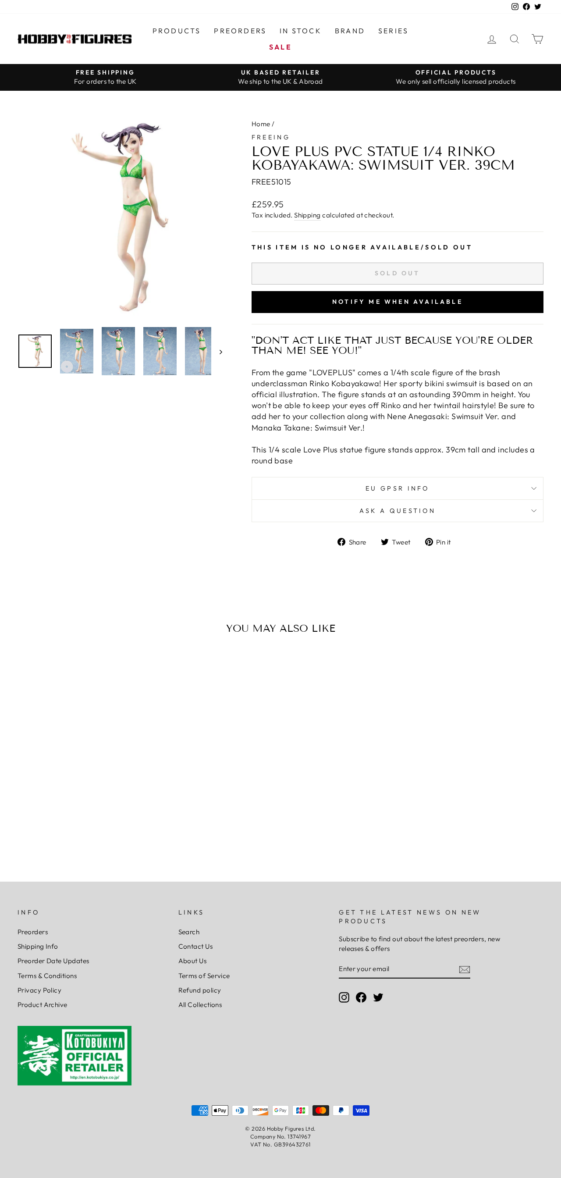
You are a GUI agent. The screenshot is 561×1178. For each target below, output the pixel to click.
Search (189, 932)
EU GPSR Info (398, 488)
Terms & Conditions (47, 976)
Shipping (307, 215)
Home (261, 124)
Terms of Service (204, 976)
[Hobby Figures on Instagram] (344, 997)
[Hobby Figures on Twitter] (378, 997)
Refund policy (199, 990)
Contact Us (195, 946)
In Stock (301, 30)
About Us (192, 961)
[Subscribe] (464, 969)
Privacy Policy (39, 990)
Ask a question (397, 511)
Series (393, 30)
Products (177, 30)
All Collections (200, 1004)
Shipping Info (38, 946)
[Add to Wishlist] (28, 665)
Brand (350, 30)
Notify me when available (397, 302)
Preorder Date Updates (53, 961)
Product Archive (42, 1004)
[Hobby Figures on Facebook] (361, 997)
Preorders (240, 30)
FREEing (271, 137)
